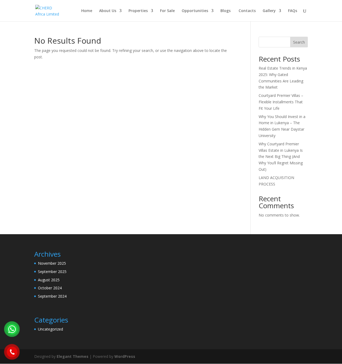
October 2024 (50, 287)
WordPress (124, 356)
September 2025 (52, 271)
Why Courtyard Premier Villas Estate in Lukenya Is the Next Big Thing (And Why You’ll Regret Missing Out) (281, 156)
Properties (138, 11)
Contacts (247, 11)
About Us (107, 11)
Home (86, 11)
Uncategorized (50, 329)
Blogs (225, 11)
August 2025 (49, 279)
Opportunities (195, 11)
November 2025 (52, 263)
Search (299, 42)
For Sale (167, 11)
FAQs (292, 11)
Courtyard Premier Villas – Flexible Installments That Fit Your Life (281, 102)
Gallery (269, 11)
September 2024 (52, 296)
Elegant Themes (72, 356)
